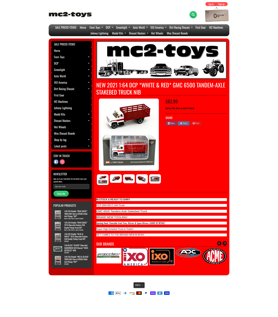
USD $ (137, 285)
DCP (110, 27)
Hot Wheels (157, 33)
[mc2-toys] (70, 14)
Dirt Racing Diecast (181, 27)
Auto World (140, 27)
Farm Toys (97, 27)
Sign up (221, 4)
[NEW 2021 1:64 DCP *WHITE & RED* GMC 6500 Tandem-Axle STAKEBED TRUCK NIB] (103, 179)
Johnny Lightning (99, 33)
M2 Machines (216, 27)
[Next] (225, 243)
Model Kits (119, 33)
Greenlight (123, 27)
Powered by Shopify (139, 311)
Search (139, 301)
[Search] (193, 14)
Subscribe (61, 193)
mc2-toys (138, 309)
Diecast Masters (139, 33)
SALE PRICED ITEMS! (65, 27)
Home (83, 27)
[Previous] (219, 243)
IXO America (159, 27)
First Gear (200, 27)
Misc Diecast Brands (177, 33)
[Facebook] (56, 161)
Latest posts (73, 146)
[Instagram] (62, 161)
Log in (211, 4)
